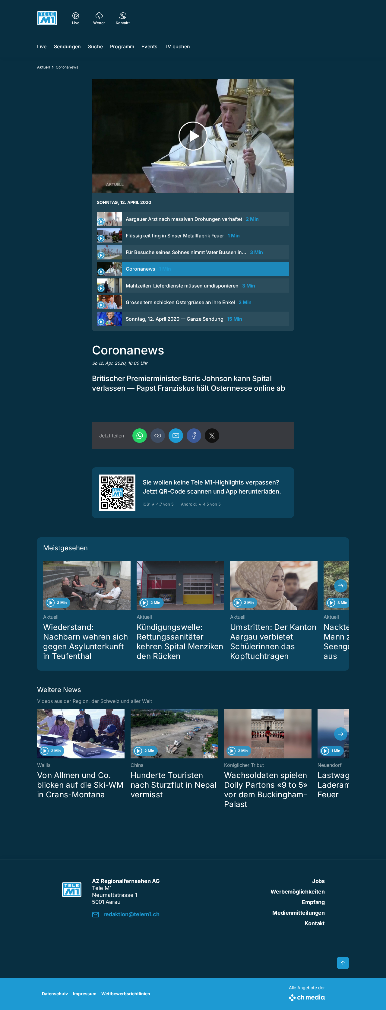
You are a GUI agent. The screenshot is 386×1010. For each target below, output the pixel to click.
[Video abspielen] (193, 136)
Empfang (313, 902)
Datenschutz (55, 993)
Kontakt (315, 923)
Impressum (84, 993)
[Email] (176, 435)
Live (42, 46)
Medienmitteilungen (298, 913)
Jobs (318, 881)
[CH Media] (307, 996)
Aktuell (43, 67)
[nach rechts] (340, 585)
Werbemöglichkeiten (298, 891)
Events (149, 46)
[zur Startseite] (47, 18)
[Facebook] (194, 435)
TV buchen (177, 46)
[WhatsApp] (139, 435)
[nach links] (45, 585)
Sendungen (67, 46)
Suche (95, 46)
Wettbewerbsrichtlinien (125, 993)
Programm (122, 46)
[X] (212, 435)
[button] (157, 435)
